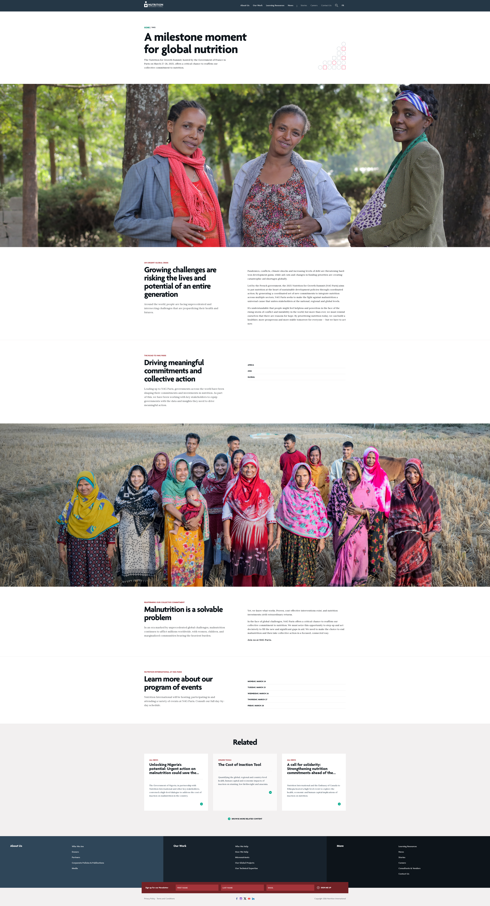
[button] (336, 5)
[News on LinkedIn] (253, 898)
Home (147, 27)
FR (343, 5)
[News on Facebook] (236, 898)
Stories (304, 5)
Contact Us (326, 5)
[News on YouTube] (249, 898)
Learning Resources (275, 5)
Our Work (257, 5)
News (290, 5)
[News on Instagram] (240, 898)
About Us (244, 5)
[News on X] (245, 898)
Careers (314, 5)
